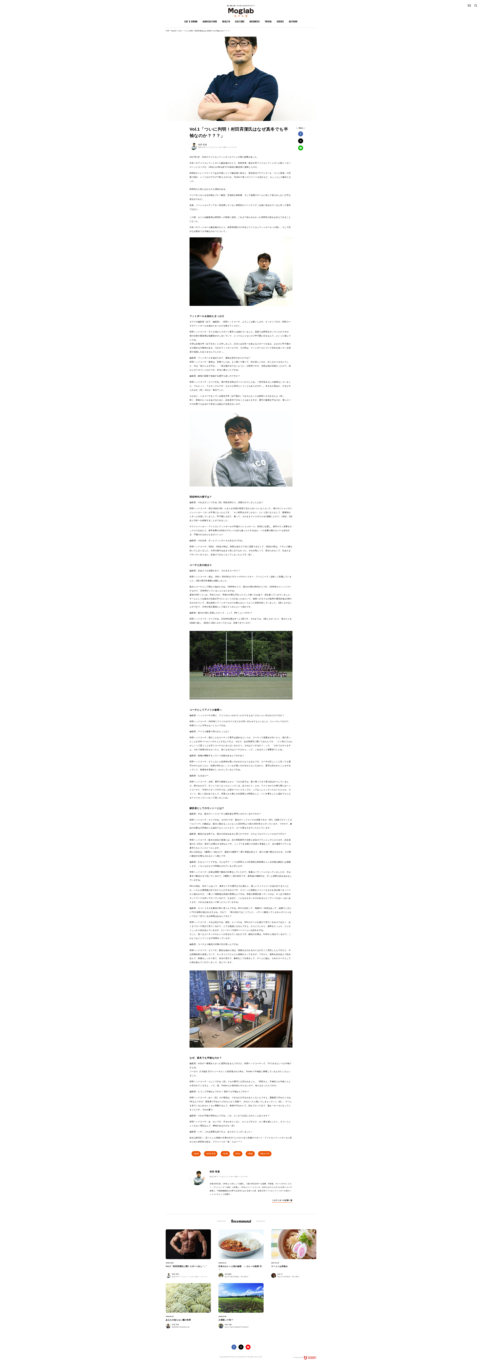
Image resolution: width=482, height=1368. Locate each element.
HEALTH (226, 21)
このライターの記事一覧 (282, 1200)
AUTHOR (293, 21)
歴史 (238, 1154)
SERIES (280, 21)
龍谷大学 (265, 1154)
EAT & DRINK (191, 21)
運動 (251, 1154)
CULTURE (240, 21)
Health (173, 31)
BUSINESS (255, 21)
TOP (167, 31)
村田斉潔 (211, 1154)
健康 (197, 1154)
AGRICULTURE (210, 21)
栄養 (226, 1154)
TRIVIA (268, 21)
